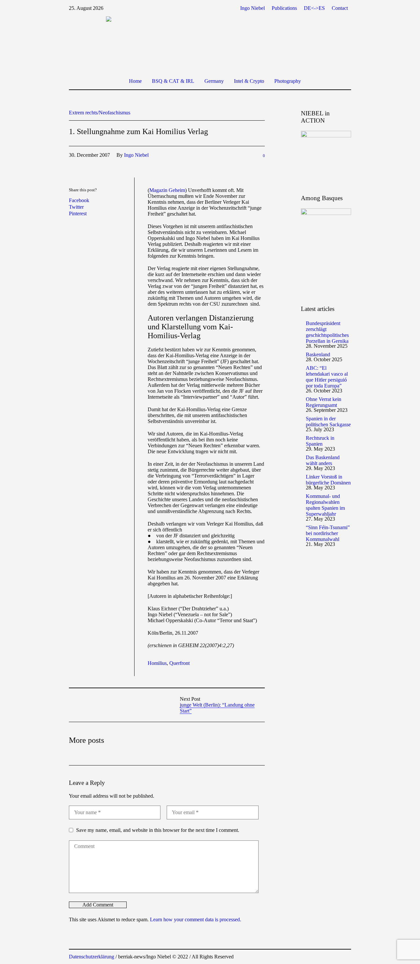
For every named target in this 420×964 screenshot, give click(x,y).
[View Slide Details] (326, 156)
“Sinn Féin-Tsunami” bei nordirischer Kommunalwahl (328, 533)
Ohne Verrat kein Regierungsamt (323, 402)
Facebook (79, 200)
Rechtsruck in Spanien (320, 441)
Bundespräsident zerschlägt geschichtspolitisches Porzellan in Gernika (327, 332)
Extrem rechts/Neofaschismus (99, 112)
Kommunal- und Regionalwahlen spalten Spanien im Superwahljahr (325, 505)
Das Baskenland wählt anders (323, 460)
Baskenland (318, 354)
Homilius (157, 663)
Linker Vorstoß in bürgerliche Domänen (328, 479)
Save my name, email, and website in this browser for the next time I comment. (157, 830)
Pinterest (78, 213)
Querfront (179, 663)
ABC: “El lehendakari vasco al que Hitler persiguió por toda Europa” (327, 376)
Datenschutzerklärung (91, 956)
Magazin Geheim (167, 190)
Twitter (76, 207)
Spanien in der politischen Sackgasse (328, 421)
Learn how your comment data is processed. (195, 919)
